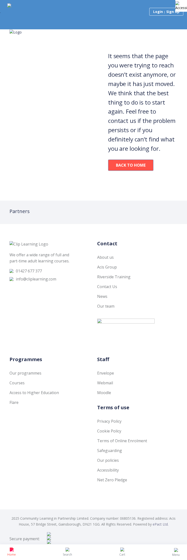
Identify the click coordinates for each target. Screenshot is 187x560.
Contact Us (107, 286)
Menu (176, 555)
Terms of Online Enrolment (122, 440)
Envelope (105, 373)
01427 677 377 (29, 271)
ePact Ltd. (160, 524)
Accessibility (108, 470)
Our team (105, 306)
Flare (14, 402)
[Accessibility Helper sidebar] (181, 6)
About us (105, 257)
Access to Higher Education (34, 392)
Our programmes (25, 373)
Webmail (105, 383)
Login (158, 11)
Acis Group (107, 267)
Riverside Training (114, 277)
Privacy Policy (109, 421)
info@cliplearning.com (36, 279)
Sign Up (172, 11)
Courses (17, 383)
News (102, 296)
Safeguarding (109, 450)
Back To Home (131, 165)
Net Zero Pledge (112, 480)
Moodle (104, 392)
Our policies (108, 460)
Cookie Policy (109, 431)
